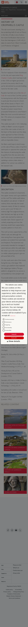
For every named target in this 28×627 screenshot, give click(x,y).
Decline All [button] (14, 338)
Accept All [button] (14, 334)
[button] (14, 341)
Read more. (13, 315)
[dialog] (14, 313)
